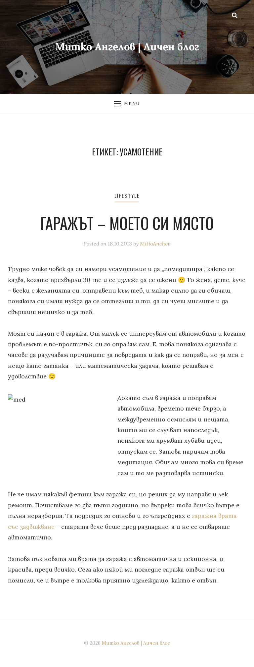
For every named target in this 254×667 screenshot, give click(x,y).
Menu (132, 103)
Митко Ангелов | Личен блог (127, 46)
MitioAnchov (155, 243)
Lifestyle (127, 195)
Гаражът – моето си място (127, 223)
